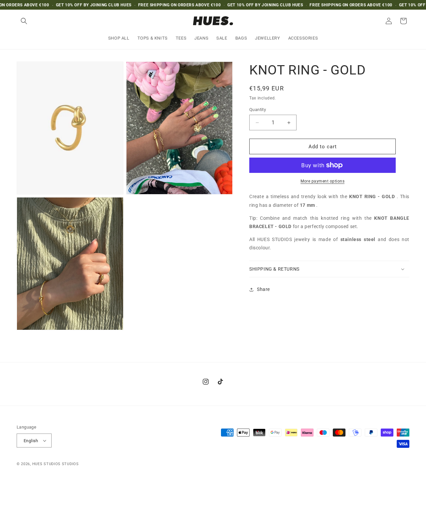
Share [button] (263, 289)
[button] (24, 21)
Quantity (257, 109)
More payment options (322, 181)
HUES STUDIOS (46, 464)
